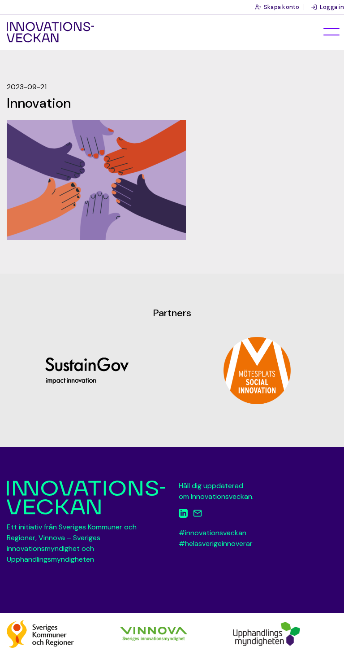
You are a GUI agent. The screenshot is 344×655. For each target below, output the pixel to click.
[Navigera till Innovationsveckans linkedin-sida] (183, 515)
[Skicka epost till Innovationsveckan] (197, 515)
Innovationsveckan (50, 32)
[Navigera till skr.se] (40, 633)
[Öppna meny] (331, 31)
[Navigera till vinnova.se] (153, 633)
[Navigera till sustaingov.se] (87, 370)
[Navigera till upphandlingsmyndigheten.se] (266, 633)
